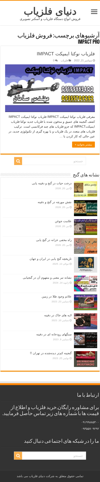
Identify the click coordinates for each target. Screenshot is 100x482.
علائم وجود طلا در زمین (57, 296)
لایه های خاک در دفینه (58, 315)
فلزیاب (64, 60)
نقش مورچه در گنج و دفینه (55, 202)
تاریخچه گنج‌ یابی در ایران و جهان (51, 259)
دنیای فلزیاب (50, 11)
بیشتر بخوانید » (83, 144)
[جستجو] (18, 161)
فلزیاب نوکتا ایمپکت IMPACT (66, 53)
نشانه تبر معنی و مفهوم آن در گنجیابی (47, 277)
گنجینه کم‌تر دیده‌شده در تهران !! (51, 353)
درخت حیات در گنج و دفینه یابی (52, 183)
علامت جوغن (63, 221)
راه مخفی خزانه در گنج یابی (54, 240)
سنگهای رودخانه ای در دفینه (54, 334)
